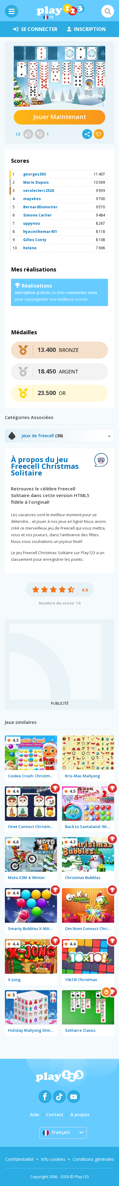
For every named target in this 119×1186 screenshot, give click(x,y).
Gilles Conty (34, 239)
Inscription (25, 292)
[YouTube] (73, 1096)
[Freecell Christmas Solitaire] (59, 76)
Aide (34, 1114)
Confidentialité (19, 1159)
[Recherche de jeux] (107, 11)
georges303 (34, 174)
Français (61, 1132)
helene (30, 247)
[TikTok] (59, 1096)
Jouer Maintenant (59, 117)
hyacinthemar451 (40, 231)
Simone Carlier (37, 215)
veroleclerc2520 (38, 190)
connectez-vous (82, 292)
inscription (90, 29)
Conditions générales (93, 1159)
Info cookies (53, 1159)
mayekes (32, 198)
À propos (79, 1114)
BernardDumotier (40, 207)
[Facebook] (45, 1096)
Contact (54, 1114)
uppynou (31, 223)
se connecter (39, 29)
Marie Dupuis (36, 182)
